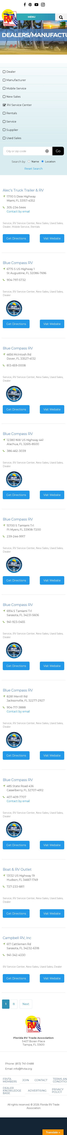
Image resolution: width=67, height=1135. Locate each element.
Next (26, 1004)
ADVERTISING (37, 1090)
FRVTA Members (10, 1080)
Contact (41, 1080)
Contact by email (18, 211)
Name (35, 161)
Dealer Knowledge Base (12, 1090)
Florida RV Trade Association (10, 17)
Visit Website (52, 238)
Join (25, 1080)
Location (49, 161)
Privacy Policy (57, 1091)
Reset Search (33, 168)
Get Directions (16, 238)
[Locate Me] (47, 151)
